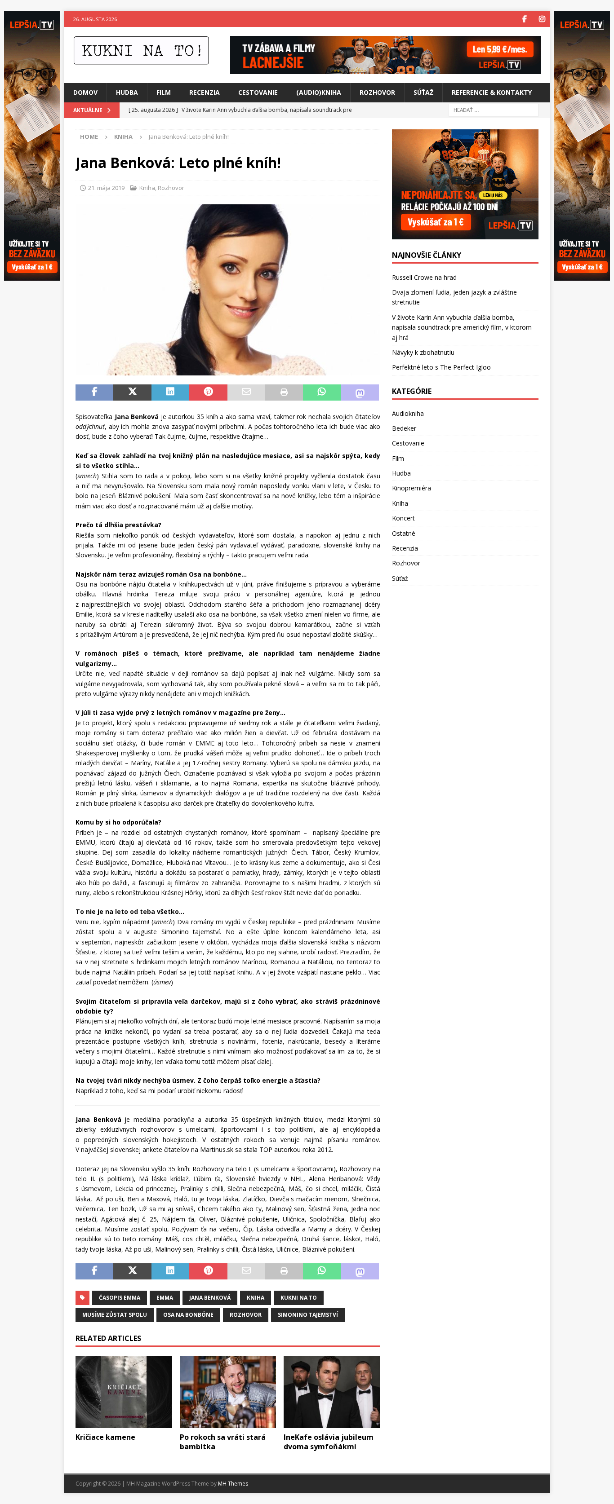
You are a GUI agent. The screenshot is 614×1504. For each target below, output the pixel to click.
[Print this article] (284, 392)
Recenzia (204, 92)
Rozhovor (377, 92)
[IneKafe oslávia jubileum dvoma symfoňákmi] (332, 1392)
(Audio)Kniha (318, 92)
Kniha (147, 188)
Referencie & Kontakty (492, 92)
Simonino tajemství (308, 1315)
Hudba (127, 92)
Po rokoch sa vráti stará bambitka (223, 1441)
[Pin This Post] (208, 392)
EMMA (164, 1297)
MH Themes (233, 1483)
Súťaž (423, 92)
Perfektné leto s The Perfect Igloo (441, 367)
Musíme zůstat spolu (114, 1315)
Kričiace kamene (105, 1437)
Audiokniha (408, 413)
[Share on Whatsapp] (322, 392)
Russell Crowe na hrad (424, 277)
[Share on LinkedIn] (170, 392)
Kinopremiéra (411, 488)
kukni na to (298, 1297)
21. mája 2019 (106, 188)
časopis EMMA (119, 1297)
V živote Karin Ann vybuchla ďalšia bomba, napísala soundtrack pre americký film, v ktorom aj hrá (462, 327)
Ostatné (403, 533)
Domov (85, 92)
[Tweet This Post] (132, 392)
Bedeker (404, 428)
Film (163, 92)
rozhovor (246, 1315)
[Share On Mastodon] (360, 392)
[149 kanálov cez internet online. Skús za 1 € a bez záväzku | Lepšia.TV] (385, 69)
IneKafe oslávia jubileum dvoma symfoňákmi (329, 1441)
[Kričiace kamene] (124, 1392)
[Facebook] (524, 19)
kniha (255, 1297)
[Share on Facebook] (94, 392)
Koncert (403, 518)
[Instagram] (542, 19)
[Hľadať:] (493, 109)
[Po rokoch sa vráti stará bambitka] (228, 1392)
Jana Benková (210, 1297)
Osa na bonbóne (188, 1315)
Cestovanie (258, 92)
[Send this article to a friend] (246, 392)
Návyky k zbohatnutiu (423, 352)
